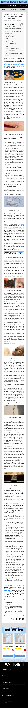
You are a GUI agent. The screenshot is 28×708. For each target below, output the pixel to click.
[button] (11, 659)
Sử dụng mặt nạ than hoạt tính (14, 41)
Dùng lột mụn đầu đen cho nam (14, 40)
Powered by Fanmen (20, 701)
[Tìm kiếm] (21, 6)
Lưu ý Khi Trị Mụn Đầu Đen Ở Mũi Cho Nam (13, 54)
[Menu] (2, 6)
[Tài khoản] (23, 6)
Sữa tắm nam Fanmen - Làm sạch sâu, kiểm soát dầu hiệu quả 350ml (20, 645)
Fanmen (13, 701)
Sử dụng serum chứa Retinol (13, 48)
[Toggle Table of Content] (21, 24)
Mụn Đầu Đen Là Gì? (10, 26)
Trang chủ (4, 9)
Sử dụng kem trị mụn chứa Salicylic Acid (13, 45)
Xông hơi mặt (9, 51)
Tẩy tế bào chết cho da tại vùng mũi (14, 37)
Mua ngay (8, 655)
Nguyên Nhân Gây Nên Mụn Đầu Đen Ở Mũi (13, 29)
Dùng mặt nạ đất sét (11, 43)
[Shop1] (14, 664)
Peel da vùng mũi (10, 50)
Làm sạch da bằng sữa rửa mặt (14, 35)
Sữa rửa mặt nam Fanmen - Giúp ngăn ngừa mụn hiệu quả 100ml (8, 645)
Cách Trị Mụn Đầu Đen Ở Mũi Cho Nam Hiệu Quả (13, 32)
